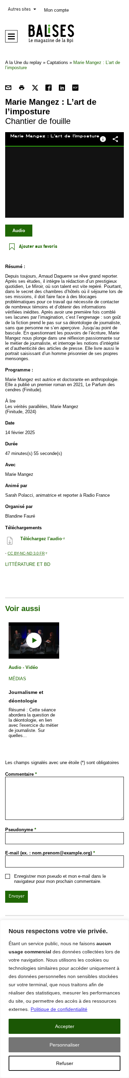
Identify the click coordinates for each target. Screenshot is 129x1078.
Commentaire (21, 774)
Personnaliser (64, 1045)
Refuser (64, 1063)
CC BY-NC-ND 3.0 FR (26, 553)
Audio (18, 230)
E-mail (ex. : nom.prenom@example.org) (50, 852)
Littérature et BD (27, 564)
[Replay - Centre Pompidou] (64, 33)
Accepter (64, 1026)
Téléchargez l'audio (41, 538)
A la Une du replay (23, 62)
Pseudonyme (20, 829)
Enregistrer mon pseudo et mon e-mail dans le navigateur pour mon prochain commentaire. (60, 879)
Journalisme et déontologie (26, 696)
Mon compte (56, 10)
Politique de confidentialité (59, 1009)
